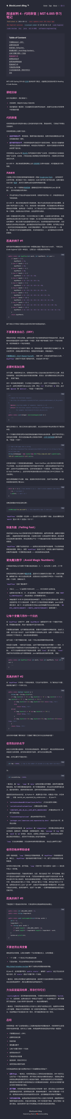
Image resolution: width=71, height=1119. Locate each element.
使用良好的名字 (14, 59)
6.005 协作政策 (49, 437)
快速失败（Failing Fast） (17, 48)
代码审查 (36, 163)
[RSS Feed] (28, 5)
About (55, 6)
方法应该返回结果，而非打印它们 (19, 70)
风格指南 (27, 187)
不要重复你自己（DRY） (16, 42)
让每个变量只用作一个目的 (17, 53)
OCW (27, 81)
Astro (33, 1114)
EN (62, 6)
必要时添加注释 (14, 45)
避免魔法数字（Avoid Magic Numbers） (22, 50)
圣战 (15, 183)
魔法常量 (28, 574)
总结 (10, 73)
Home (45, 6)
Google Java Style (46, 177)
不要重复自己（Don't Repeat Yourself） (20, 356)
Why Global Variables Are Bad (17, 966)
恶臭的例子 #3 (13, 64)
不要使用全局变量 (14, 67)
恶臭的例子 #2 (13, 56)
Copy (62, 254)
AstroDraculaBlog (43, 1114)
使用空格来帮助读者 (15, 62)
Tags (50, 6)
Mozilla (25, 153)
